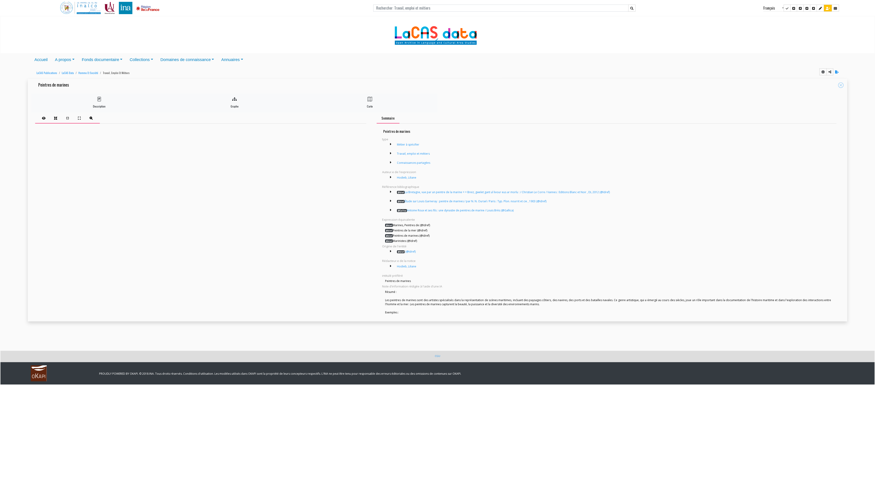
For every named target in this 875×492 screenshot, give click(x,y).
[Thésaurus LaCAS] (793, 8)
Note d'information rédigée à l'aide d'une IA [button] (412, 286)
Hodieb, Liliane (406, 177)
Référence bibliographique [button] (400, 187)
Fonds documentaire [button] (100, 59)
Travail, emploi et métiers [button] (116, 73)
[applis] (835, 8)
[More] (390, 144)
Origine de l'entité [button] (394, 246)
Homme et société (88, 73)
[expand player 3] (79, 118)
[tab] (67, 118)
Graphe (235, 106)
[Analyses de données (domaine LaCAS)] (813, 8)
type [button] (385, 139)
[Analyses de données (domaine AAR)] (806, 8)
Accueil (41, 59)
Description (99, 106)
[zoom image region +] (91, 118)
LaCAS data (68, 73)
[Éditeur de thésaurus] (800, 8)
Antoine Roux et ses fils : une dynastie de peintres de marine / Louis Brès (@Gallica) (456, 210)
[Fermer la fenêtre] (841, 85)
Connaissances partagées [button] (413, 163)
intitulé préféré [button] (392, 276)
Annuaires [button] (230, 59)
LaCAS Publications (46, 73)
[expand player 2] (67, 118)
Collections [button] (140, 59)
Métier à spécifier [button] (408, 144)
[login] (828, 8)
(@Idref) (407, 252)
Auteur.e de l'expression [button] (399, 172)
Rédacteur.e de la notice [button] (399, 261)
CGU (437, 356)
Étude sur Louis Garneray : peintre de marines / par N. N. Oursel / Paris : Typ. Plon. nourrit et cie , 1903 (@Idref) (472, 201)
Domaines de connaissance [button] (185, 59)
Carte (370, 106)
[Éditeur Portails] (787, 8)
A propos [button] (63, 59)
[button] (45, 73)
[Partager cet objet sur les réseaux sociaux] (829, 71)
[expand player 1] (55, 118)
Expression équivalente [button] (398, 220)
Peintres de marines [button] (53, 85)
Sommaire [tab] (388, 117)
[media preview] (43, 118)
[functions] (820, 8)
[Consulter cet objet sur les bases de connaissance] (823, 71)
